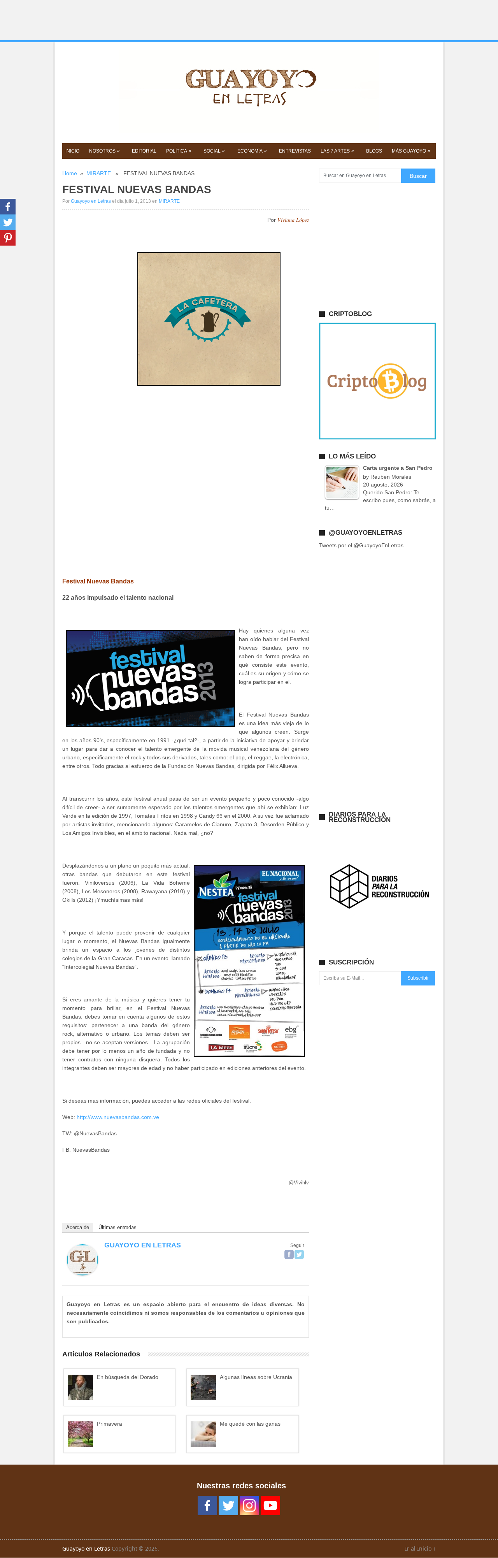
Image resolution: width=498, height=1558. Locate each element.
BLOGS (374, 151)
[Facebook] (289, 1254)
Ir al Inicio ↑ (420, 1548)
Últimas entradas (117, 1227)
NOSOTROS (104, 151)
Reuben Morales (390, 477)
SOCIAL (214, 151)
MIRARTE (98, 173)
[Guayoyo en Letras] (82, 1273)
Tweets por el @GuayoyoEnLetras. (362, 545)
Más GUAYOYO (411, 151)
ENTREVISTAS (295, 151)
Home (69, 173)
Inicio (72, 151)
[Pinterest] (8, 238)
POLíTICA (178, 151)
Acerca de (77, 1227)
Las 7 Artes (337, 151)
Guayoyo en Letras (91, 201)
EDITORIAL (144, 151)
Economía (252, 151)
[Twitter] (299, 1254)
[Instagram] (249, 1505)
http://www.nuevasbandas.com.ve (118, 1117)
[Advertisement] (249, 20)
